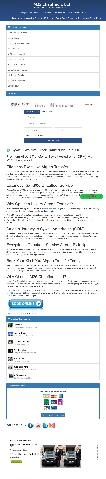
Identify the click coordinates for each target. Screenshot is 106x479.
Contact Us (72, 18)
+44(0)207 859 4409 (29, 12)
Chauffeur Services (34, 18)
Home (13, 18)
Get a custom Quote (77, 12)
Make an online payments (53, 415)
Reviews (81, 18)
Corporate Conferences (17, 70)
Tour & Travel (61, 18)
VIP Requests (48, 18)
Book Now (46, 12)
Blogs (98, 18)
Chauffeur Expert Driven (20, 319)
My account (60, 12)
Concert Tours (14, 85)
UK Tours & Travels (16, 75)
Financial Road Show (16, 64)
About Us (21, 18)
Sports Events (13, 38)
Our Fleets (90, 18)
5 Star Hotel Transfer (16, 80)
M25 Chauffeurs (15, 171)
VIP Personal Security (17, 54)
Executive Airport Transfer (18, 32)
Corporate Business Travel (19, 43)
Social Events (13, 48)
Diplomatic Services (16, 59)
